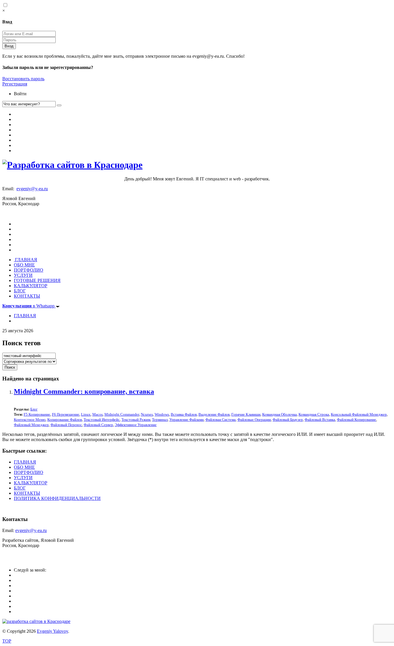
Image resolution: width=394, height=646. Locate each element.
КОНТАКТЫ (27, 296)
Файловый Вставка (320, 419)
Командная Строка (314, 414)
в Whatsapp (29, 305)
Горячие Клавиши (245, 414)
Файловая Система (220, 419)
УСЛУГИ (23, 275)
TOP (6, 640)
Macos (97, 414)
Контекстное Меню (30, 419)
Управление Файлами (186, 419)
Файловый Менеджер (31, 425)
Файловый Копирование (356, 419)
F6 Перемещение (65, 414)
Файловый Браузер (288, 419)
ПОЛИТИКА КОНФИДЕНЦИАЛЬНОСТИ (57, 498)
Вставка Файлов (184, 414)
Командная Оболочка (279, 414)
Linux (86, 414)
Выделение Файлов (214, 414)
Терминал (160, 419)
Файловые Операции (254, 419)
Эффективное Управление (136, 425)
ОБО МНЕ (24, 264)
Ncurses (147, 414)
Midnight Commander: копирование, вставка (84, 391)
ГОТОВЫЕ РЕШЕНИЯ (37, 280)
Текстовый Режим (135, 419)
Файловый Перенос (66, 425)
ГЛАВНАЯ (25, 259)
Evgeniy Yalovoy (52, 631)
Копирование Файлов (64, 419)
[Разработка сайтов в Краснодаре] (72, 165)
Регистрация (14, 83)
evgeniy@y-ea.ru (32, 188)
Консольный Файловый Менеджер (359, 414)
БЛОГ (20, 290)
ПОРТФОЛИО (28, 270)
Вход (9, 46)
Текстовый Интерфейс (102, 419)
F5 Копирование (37, 414)
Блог (33, 409)
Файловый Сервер (98, 425)
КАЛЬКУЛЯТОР (30, 285)
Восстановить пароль (23, 78)
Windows (162, 414)
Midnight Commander (121, 414)
